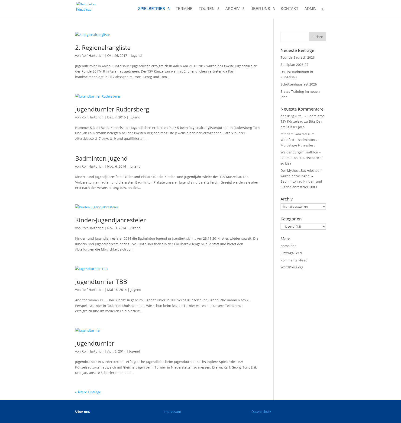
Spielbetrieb (151, 9)
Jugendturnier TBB (101, 281)
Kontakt (289, 9)
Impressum (172, 411)
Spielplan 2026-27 (294, 64)
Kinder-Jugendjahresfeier (110, 220)
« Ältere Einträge (88, 392)
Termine (184, 9)
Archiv (232, 9)
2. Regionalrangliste (103, 47)
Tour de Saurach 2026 (298, 57)
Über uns (260, 9)
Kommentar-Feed (294, 260)
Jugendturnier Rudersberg (112, 109)
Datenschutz (261, 411)
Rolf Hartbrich (92, 55)
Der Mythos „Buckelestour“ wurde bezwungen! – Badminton (301, 176)
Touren (207, 9)
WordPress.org (292, 267)
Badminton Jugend (101, 158)
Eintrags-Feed (291, 253)
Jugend (136, 55)
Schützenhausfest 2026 (299, 84)
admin (310, 9)
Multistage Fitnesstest (298, 145)
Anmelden (289, 246)
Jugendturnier (94, 343)
